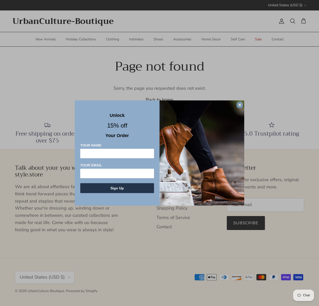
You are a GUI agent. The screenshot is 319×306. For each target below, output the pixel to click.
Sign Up (117, 188)
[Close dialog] (239, 104)
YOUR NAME (90, 145)
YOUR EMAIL (91, 165)
